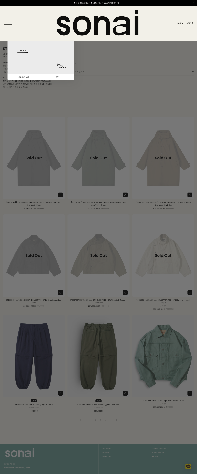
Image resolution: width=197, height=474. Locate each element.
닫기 (57, 77)
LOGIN (180, 23)
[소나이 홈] (98, 23)
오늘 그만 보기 (23, 77)
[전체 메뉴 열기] (8, 23)
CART (189, 23)
